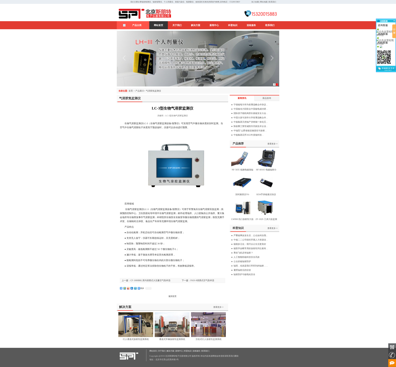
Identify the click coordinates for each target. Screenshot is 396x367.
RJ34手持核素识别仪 (266, 194)
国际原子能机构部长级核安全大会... (251, 113)
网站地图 (263, 2)
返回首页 (172, 296)
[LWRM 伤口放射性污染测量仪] (242, 216)
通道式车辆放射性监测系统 (172, 339)
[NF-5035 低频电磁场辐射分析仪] (242, 166)
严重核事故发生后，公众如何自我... (251, 235)
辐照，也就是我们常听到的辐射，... (251, 266)
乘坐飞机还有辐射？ (243, 253)
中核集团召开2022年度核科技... (249, 135)
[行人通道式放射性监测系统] (135, 336)
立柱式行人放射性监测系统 (209, 339)
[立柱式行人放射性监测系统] (208, 336)
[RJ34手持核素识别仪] (266, 191)
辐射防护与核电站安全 (244, 274)
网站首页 (158, 25)
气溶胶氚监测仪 (153, 91)
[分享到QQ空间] (124, 288)
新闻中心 (214, 25)
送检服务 (251, 25)
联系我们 (272, 2)
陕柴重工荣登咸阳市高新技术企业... (251, 126)
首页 (131, 91)
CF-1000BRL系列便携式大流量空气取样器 (150, 280)
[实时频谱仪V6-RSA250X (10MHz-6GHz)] (242, 191)
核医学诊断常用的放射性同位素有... (251, 248)
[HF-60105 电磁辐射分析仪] (266, 166)
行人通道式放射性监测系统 (136, 339)
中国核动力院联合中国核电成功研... (251, 109)
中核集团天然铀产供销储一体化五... (251, 122)
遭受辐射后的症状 (242, 270)
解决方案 (195, 25)
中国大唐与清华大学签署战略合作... (251, 117)
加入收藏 (255, 2)
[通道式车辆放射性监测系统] (172, 336)
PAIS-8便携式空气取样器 (202, 280)
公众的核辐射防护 (242, 261)
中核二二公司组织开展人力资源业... (251, 240)
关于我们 (177, 25)
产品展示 (139, 91)
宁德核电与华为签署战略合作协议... (251, 104)
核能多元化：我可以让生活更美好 (250, 244)
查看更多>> (218, 307)
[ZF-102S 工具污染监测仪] (266, 216)
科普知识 (232, 25)
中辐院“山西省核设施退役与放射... (250, 130)
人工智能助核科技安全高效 (247, 257)
